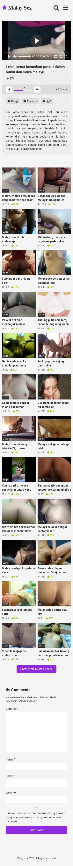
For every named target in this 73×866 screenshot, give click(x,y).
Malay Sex (19, 8)
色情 (49, 101)
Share (63, 89)
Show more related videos (36, 669)
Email (10, 776)
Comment (12, 708)
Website (11, 792)
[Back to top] (66, 858)
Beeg (14, 101)
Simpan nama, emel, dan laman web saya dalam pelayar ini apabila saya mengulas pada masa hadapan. (35, 817)
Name (10, 759)
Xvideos (31, 101)
